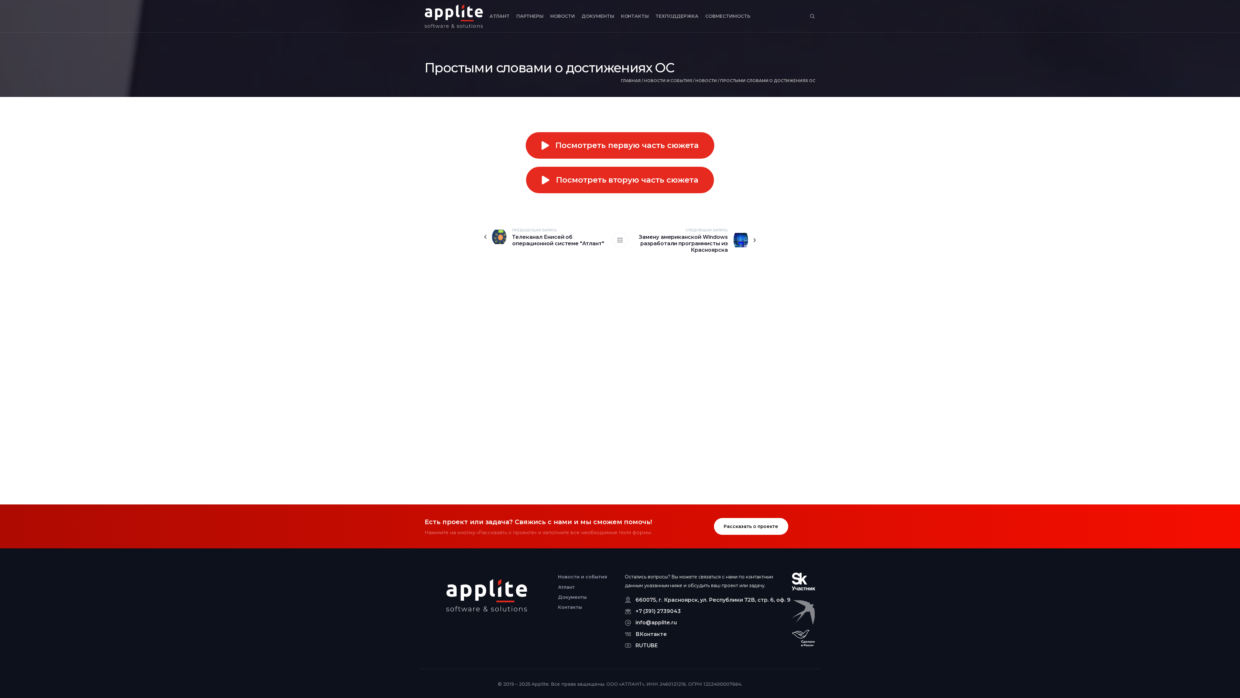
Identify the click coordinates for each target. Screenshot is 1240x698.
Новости (562, 16)
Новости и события (668, 80)
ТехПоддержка (677, 16)
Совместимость (727, 16)
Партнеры (529, 16)
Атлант (500, 16)
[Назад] (620, 240)
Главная (631, 80)
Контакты (635, 16)
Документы (598, 16)
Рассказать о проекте (751, 526)
